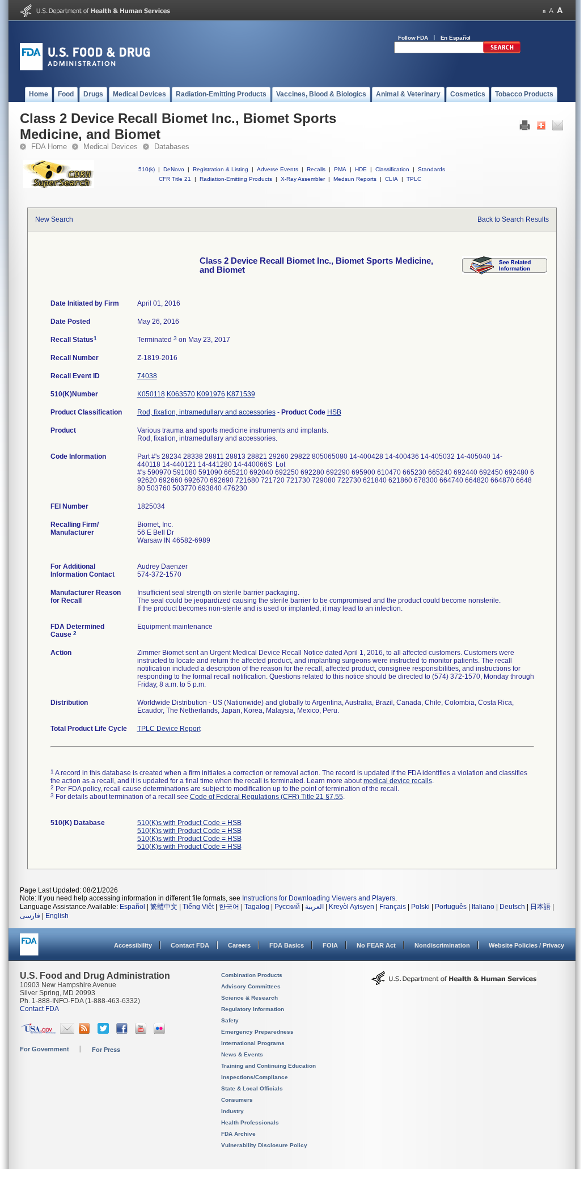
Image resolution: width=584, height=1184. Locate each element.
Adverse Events (277, 169)
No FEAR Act (376, 945)
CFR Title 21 (175, 179)
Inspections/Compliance (254, 1077)
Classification (392, 169)
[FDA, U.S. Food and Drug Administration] (85, 68)
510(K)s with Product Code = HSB (189, 823)
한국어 (229, 907)
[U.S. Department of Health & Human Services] (454, 982)
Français (392, 907)
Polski (420, 907)
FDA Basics (286, 945)
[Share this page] (541, 128)
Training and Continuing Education (268, 1066)
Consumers (237, 1100)
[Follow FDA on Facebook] (123, 1031)
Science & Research (249, 998)
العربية (314, 907)
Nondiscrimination (442, 945)
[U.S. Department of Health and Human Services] (95, 15)
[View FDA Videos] (142, 1031)
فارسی (30, 916)
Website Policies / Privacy (526, 945)
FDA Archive (238, 1134)
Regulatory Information (252, 1009)
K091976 (211, 394)
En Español (456, 38)
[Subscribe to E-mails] (67, 1031)
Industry (232, 1111)
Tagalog (256, 907)
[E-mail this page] (557, 128)
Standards (431, 169)
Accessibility (133, 945)
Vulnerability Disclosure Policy (264, 1145)
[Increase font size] (560, 10)
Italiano (483, 907)
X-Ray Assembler (303, 179)
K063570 (181, 394)
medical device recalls (397, 781)
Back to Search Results (513, 219)
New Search (54, 219)
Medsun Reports (354, 179)
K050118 (151, 394)
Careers (239, 945)
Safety (230, 1020)
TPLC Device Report (169, 729)
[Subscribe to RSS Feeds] (86, 1031)
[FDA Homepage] (29, 949)
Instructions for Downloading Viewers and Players (318, 898)
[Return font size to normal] (551, 10)
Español (132, 907)
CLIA (391, 179)
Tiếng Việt (198, 907)
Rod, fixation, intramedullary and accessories (206, 412)
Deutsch (512, 907)
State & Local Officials (252, 1088)
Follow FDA (413, 38)
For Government (44, 1049)
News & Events (242, 1054)
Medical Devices (110, 146)
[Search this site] (501, 51)
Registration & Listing (220, 169)
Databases (171, 146)
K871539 (241, 394)
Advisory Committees (251, 986)
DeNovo (173, 169)
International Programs (253, 1043)
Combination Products (251, 975)
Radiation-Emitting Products (236, 179)
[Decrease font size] (544, 10)
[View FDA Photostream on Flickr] (161, 1031)
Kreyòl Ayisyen (351, 907)
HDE (361, 169)
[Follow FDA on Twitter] (105, 1031)
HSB (334, 412)
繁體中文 (163, 907)
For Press (106, 1049)
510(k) (146, 169)
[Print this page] (524, 128)
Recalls (316, 169)
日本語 (540, 907)
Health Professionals (250, 1122)
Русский (287, 907)
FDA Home (49, 146)
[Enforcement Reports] (504, 272)
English (57, 916)
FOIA (330, 945)
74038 (147, 376)
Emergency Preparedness (257, 1032)
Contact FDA (190, 945)
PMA (340, 169)
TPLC (414, 179)
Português (451, 907)
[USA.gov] (38, 1031)
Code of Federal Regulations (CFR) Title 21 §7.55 (266, 797)
